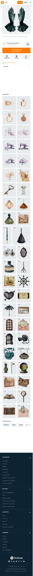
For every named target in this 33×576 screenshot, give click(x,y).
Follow (27, 44)
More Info (6, 66)
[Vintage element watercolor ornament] (9, 320)
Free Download (16, 50)
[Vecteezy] (2, 2)
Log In (25, 2)
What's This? (13, 62)
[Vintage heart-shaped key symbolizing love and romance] (9, 277)
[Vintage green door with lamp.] (9, 291)
